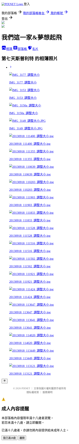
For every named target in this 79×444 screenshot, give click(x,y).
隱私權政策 (32, 392)
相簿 (9, 49)
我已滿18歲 (9, 438)
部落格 (23, 49)
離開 (22, 438)
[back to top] (5, 381)
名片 (35, 49)
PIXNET (25, 388)
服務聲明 (48, 392)
